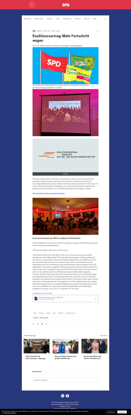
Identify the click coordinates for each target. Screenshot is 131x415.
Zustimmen (122, 412)
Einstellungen (111, 412)
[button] (65, 181)
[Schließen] (129, 412)
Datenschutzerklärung (10, 413)
